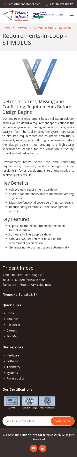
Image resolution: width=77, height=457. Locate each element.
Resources (14, 324)
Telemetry (13, 367)
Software (22, 28)
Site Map (12, 336)
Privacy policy (15, 378)
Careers (12, 330)
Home (6, 28)
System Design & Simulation (52, 28)
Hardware (13, 355)
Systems (12, 372)
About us (12, 319)
